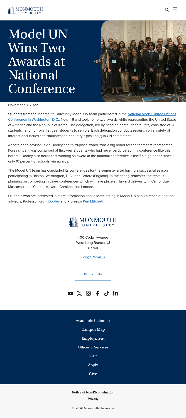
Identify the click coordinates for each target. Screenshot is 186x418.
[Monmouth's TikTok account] (106, 293)
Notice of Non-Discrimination (93, 392)
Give (93, 373)
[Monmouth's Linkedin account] (115, 293)
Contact (88, 274)
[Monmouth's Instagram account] (88, 293)
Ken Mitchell (93, 201)
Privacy (93, 398)
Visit (93, 356)
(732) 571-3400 (93, 257)
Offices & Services (93, 347)
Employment (93, 338)
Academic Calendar (93, 320)
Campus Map (93, 329)
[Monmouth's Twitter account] (79, 293)
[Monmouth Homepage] (25, 10)
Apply (93, 365)
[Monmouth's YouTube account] (70, 293)
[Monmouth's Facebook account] (97, 293)
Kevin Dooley (49, 201)
